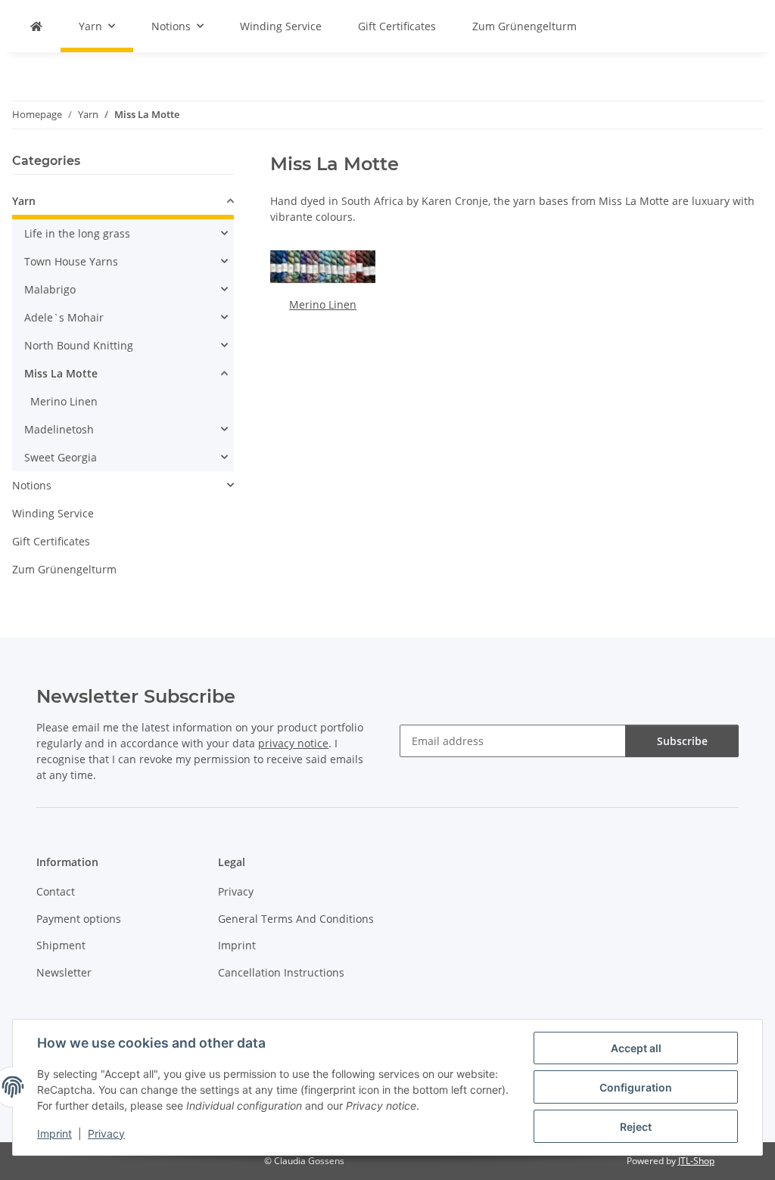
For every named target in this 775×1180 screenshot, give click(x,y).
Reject (636, 1126)
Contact (55, 891)
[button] (123, 203)
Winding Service (53, 513)
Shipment (61, 945)
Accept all (636, 1048)
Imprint (54, 1133)
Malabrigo (50, 289)
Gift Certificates (51, 541)
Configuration (635, 1087)
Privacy (106, 1133)
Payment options (78, 918)
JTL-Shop (696, 1160)
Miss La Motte (61, 373)
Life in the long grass (77, 233)
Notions (31, 485)
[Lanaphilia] (36, 26)
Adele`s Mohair (64, 317)
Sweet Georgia (60, 457)
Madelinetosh (59, 429)
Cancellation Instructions (281, 972)
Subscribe (682, 741)
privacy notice (293, 743)
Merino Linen (322, 304)
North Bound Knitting (78, 345)
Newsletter (64, 972)
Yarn (24, 201)
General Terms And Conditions (296, 918)
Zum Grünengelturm (64, 569)
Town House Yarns (71, 261)
